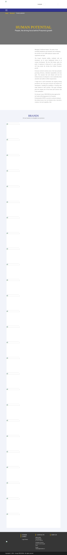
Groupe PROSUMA (19, 553)
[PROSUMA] (6, 1)
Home (6, 13)
